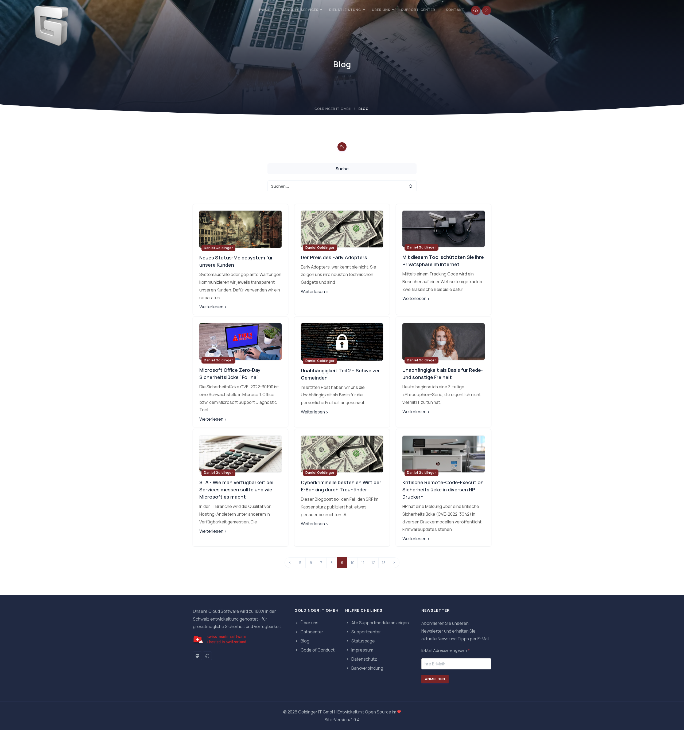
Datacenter (311, 632)
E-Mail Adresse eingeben (445, 650)
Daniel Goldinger (218, 248)
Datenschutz (364, 659)
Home (264, 9)
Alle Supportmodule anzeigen (380, 623)
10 (353, 562)
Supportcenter (366, 632)
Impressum (362, 650)
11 (362, 562)
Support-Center (418, 9)
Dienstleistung (345, 9)
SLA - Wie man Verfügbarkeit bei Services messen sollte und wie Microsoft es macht (236, 489)
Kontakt (455, 9)
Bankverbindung (367, 668)
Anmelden (435, 679)
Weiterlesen (211, 307)
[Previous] (290, 562)
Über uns (381, 9)
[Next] (394, 562)
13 (384, 562)
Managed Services (299, 9)
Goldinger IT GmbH (333, 108)
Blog (304, 641)
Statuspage (363, 641)
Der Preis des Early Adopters (334, 257)
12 (373, 562)
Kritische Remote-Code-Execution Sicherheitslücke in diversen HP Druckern (443, 489)
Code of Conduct (317, 650)
